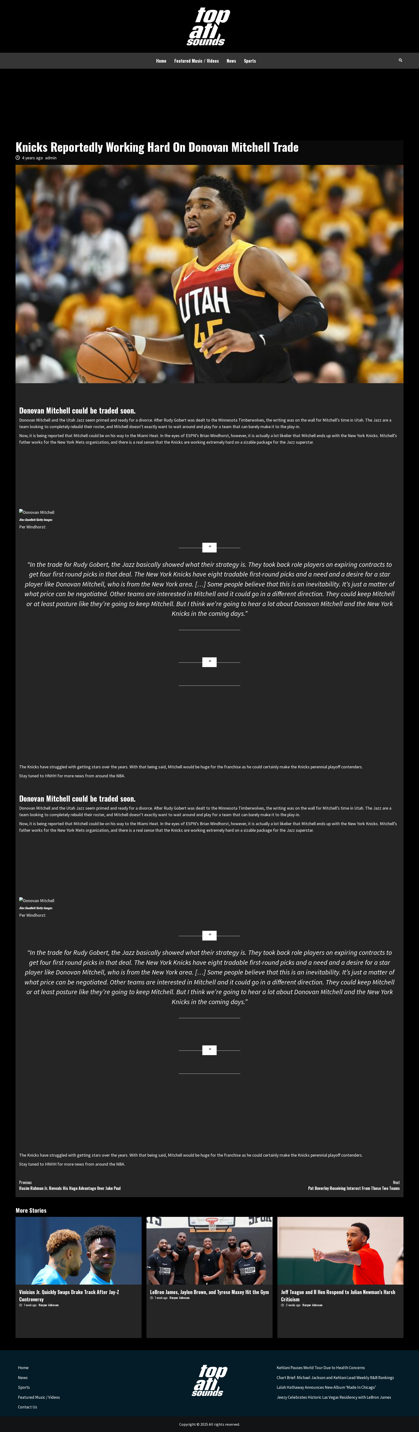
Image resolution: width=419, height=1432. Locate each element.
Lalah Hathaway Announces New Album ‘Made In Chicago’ (326, 1387)
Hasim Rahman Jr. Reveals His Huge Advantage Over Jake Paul (70, 1185)
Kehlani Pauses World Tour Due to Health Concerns (321, 1367)
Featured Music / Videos (196, 61)
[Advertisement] (209, 105)
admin (50, 158)
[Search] (400, 60)
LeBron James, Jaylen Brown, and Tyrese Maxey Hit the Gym (209, 1292)
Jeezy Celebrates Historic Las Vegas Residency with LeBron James (334, 1397)
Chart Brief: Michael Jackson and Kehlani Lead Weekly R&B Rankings (335, 1377)
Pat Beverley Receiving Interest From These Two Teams (354, 1185)
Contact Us (27, 1407)
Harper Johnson (49, 1305)
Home (161, 61)
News (231, 61)
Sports (250, 61)
